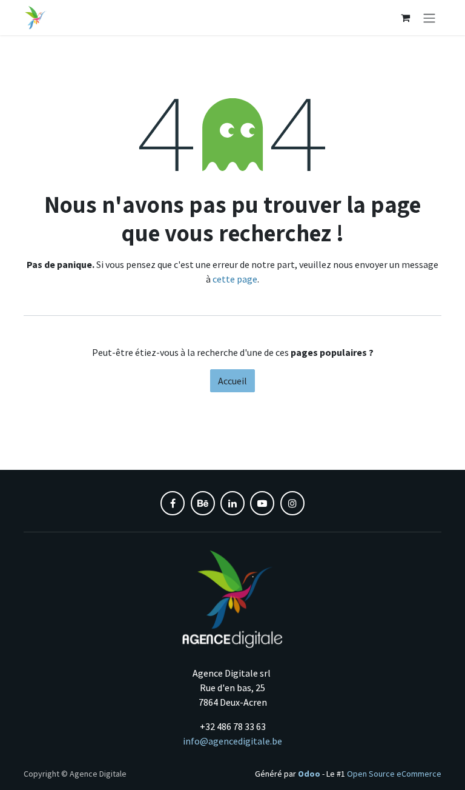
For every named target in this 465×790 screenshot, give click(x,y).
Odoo (310, 773)
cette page (235, 279)
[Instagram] (292, 503)
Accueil (232, 381)
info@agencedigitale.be (232, 741)
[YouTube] (262, 503)
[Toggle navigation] (429, 17)
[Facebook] (172, 503)
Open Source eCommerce (394, 773)
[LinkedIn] (232, 503)
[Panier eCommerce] (405, 17)
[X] (203, 503)
